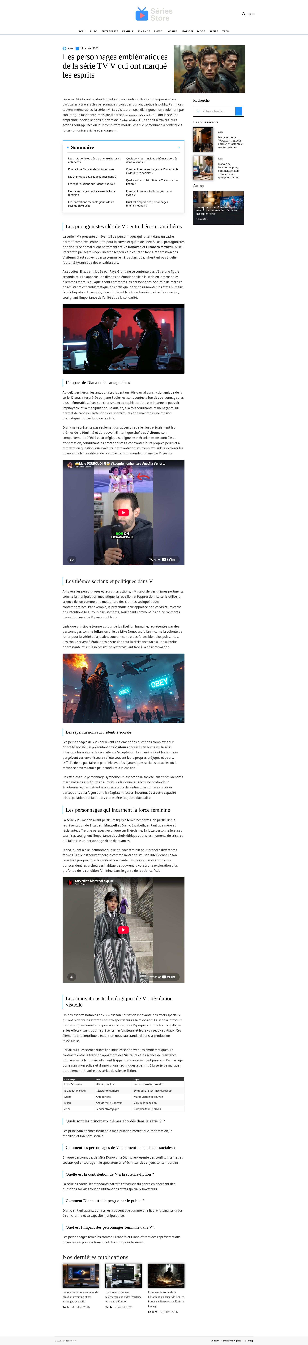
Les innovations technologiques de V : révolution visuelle (91, 203)
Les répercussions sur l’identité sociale (91, 184)
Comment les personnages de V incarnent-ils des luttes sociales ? (152, 171)
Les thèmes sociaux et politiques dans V (92, 176)
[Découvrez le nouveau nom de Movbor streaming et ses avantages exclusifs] (81, 1276)
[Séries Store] (154, 14)
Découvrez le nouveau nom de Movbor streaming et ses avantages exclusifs (80, 1297)
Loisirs (152, 1311)
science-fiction (129, 120)
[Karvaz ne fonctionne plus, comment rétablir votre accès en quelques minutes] (203, 168)
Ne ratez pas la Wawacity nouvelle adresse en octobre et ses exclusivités (230, 142)
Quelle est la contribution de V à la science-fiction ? (152, 181)
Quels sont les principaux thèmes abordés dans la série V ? (151, 160)
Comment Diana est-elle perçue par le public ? (149, 192)
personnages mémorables (138, 115)
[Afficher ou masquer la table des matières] (137, 147)
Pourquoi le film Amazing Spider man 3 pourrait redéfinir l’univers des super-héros (216, 210)
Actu (220, 132)
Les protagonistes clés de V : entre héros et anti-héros (94, 160)
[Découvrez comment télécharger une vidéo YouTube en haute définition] (124, 1276)
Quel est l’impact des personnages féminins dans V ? (147, 203)
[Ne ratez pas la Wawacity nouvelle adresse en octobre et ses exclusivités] (203, 139)
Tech (66, 1307)
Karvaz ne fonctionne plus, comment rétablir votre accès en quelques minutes (229, 170)
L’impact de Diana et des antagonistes (91, 169)
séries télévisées (76, 99)
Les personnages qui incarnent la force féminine (92, 193)
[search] (243, 14)
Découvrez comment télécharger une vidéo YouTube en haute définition (123, 1297)
